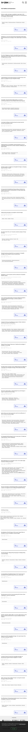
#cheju (6, 684)
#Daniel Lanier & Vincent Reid (6, 622)
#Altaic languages (4, 493)
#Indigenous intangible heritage (6, 260)
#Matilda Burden (4, 643)
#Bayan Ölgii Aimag (10, 467)
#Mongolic (13, 494)
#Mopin (8, 85)
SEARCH (23, 2)
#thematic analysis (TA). (10, 307)
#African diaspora (7, 130)
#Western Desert (15, 283)
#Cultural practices (4, 63)
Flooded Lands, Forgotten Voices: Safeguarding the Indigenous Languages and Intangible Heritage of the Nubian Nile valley (14, 367)
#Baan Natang (9, 420)
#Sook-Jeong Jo (15, 353)
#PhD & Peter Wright (13, 308)
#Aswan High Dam (7, 375)
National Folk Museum (7, 720)
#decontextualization (7, 471)
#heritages (20, 559)
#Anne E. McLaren (4, 539)
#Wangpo (5, 353)
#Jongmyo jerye (4, 197)
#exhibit (3, 663)
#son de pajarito (6, 131)
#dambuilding (8, 374)
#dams (8, 373)
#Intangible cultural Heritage (6, 152)
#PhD (18, 308)
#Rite (19, 85)
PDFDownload (16, 29)
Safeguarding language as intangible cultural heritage (12, 212)
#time (12, 351)
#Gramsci (7, 398)
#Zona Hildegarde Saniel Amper (11, 399)
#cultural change (18, 467)
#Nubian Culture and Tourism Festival (10, 376)
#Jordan (9, 153)
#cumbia (11, 131)
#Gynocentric (11, 85)
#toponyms (12, 374)
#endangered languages (11, 493)
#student (21, 446)
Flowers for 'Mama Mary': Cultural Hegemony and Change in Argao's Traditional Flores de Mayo (13, 391)
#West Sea (8, 353)
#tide (9, 351)
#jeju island (12, 684)
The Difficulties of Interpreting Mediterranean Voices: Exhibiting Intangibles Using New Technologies (14, 699)
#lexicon (12, 218)
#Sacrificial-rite (8, 86)
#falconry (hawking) (13, 468)
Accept (13, 728)
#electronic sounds (19, 198)
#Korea (12, 353)
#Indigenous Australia (9, 283)
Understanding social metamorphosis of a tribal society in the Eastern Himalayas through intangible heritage (13, 78)
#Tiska (22, 63)
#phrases (18, 495)
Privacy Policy (14, 717)
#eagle (8, 472)
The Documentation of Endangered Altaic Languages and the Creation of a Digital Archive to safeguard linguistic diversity (13, 487)
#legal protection (13, 152)
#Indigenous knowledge (16, 63)
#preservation (19, 130)
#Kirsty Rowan (6, 377)
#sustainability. (13, 153)
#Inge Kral (5, 284)
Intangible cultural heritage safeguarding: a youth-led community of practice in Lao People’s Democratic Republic (13, 100)
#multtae (14, 351)
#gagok (14, 197)
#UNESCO (6, 153)
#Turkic (16, 494)
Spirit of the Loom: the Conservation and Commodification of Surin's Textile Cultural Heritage (13, 414)
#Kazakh (6, 469)
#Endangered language (5, 281)
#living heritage (15, 281)
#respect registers (10, 282)
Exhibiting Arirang (4, 510)
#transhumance (16, 469)
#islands (3, 684)
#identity (6, 22)
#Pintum (4, 86)
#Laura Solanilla (4, 601)
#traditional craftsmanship (6, 443)
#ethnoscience (10, 352)
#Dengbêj (3, 22)
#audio (12, 495)
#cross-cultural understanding (12, 305)
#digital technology (8, 306)
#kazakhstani (11, 472)
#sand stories (16, 282)
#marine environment (5, 351)
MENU (26, 2)
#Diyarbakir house (19, 22)
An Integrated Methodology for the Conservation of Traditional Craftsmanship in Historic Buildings (13, 437)
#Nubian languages (20, 374)
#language (11, 281)
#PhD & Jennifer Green (11, 284)
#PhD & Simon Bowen (7, 308)
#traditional (18, 446)
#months (15, 684)
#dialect (3, 218)
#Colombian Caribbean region (17, 129)
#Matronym (16, 85)
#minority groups (10, 469)
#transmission (6, 282)
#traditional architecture (12, 22)
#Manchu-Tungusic (8, 494)
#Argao (15, 398)
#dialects (15, 495)
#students (8, 446)
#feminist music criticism (7, 198)
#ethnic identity (7, 468)
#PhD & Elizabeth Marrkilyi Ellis (19, 284)
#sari (4, 352)
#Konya (12, 445)
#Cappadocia (8, 445)
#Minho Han (19, 684)
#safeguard (3, 559)
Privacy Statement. (22, 724)
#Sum (15, 467)
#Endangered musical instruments (7, 129)
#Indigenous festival (14, 86)
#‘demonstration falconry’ (8, 470)
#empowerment (10, 63)
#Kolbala (14, 470)
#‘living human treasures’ (13, 444)
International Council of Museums (16, 720)
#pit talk (6, 218)
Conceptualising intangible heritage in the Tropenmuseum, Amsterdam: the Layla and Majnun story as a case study (13, 574)
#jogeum (6, 352)
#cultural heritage (12, 559)
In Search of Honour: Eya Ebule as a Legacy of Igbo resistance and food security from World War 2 (13, 323)
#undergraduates (13, 446)
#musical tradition (13, 130)
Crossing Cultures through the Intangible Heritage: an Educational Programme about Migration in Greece (12, 657)
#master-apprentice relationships (15, 443)
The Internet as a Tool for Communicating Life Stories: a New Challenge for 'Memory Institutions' (13, 595)
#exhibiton (19, 663)
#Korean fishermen (16, 352)
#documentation (17, 493)
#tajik (5, 472)
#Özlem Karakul (7, 447)
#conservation (7, 444)
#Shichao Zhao (17, 307)
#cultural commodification (15, 420)
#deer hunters (13, 471)
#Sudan (3, 373)
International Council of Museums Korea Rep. (23, 720)
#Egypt (6, 373)
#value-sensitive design (14, 306)
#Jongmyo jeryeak (10, 197)
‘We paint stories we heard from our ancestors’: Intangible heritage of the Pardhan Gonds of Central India (12, 254)
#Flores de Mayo (11, 398)
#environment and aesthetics (8, 261)
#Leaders (21, 85)
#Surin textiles (4, 420)
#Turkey (5, 446)
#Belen (5, 399)
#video (10, 495)
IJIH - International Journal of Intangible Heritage (7, 2)
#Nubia (15, 374)
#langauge (6, 495)
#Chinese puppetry (4, 305)
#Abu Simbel (12, 375)
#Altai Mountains (4, 467)
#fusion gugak (13, 198)
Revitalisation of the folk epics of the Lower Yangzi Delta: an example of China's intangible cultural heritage (13, 533)
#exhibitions (6, 663)
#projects (8, 684)
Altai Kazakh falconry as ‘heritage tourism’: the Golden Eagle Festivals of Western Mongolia (13, 461)
